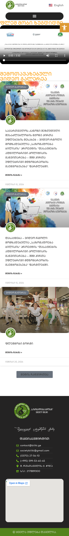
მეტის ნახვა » (13, 175)
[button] (64, 27)
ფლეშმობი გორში (19, 343)
